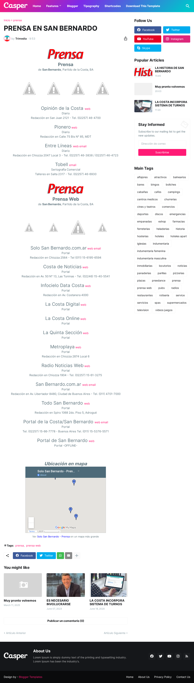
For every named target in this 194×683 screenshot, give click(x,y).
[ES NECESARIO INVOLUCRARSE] (66, 585)
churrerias (170, 199)
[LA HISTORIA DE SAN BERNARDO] (143, 72)
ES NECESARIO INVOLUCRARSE (59, 602)
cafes (157, 191)
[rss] (186, 656)
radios (175, 287)
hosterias (142, 236)
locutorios (165, 265)
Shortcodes (113, 6)
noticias (182, 265)
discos (159, 214)
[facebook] (152, 656)
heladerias (162, 228)
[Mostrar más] (76, 555)
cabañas (142, 191)
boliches (171, 184)
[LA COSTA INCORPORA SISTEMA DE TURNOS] (109, 585)
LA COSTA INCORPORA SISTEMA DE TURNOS (107, 602)
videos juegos (163, 310)
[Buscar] (187, 6)
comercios (168, 206)
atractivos (160, 177)
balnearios (179, 177)
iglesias (141, 243)
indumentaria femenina (151, 251)
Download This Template (143, 6)
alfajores (142, 177)
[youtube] (169, 656)
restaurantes (145, 295)
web (87, 109)
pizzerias (178, 273)
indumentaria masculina (151, 258)
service (180, 295)
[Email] (68, 555)
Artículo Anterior (16, 633)
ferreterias (143, 228)
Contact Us (183, 676)
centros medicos (147, 199)
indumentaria (161, 243)
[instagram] (178, 656)
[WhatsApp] (60, 555)
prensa (17, 20)
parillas (162, 273)
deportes (142, 214)
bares (140, 184)
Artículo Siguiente (114, 633)
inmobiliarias (144, 265)
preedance (158, 280)
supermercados (176, 302)
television (143, 310)
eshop (162, 221)
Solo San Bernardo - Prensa (53, 536)
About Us (143, 676)
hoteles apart (179, 236)
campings (174, 191)
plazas (141, 280)
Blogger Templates (30, 676)
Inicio (7, 20)
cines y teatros (146, 206)
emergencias (177, 214)
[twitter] (160, 656)
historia (180, 228)
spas (157, 302)
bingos (155, 184)
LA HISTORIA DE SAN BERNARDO (169, 69)
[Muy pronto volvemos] (23, 585)
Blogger (72, 6)
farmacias (179, 221)
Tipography (91, 6)
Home (37, 6)
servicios (142, 302)
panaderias (144, 273)
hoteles (159, 236)
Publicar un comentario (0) (65, 621)
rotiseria (164, 295)
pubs (161, 287)
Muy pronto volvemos (20, 600)
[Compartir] (124, 38)
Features (52, 6)
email (83, 146)
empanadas (144, 221)
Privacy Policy (163, 676)
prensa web (33, 545)
